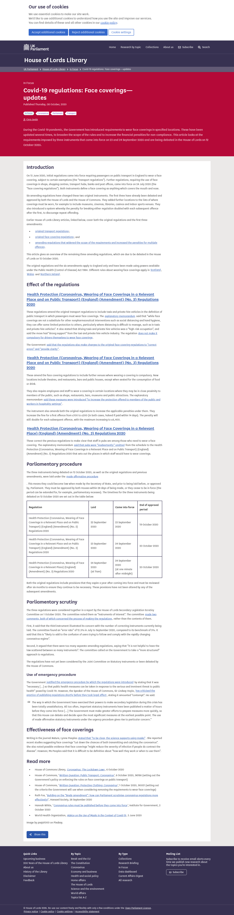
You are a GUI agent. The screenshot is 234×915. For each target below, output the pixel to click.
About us (168, 47)
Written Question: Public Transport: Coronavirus (86, 775)
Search (206, 47)
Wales (30, 274)
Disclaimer (29, 876)
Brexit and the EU (80, 858)
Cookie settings (121, 32)
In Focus (74, 69)
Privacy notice (31, 911)
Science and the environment (87, 888)
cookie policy (108, 22)
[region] (94, 530)
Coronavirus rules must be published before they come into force (90, 805)
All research (125, 880)
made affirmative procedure (82, 476)
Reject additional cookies (88, 32)
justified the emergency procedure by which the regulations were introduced (90, 682)
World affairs (78, 893)
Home (112, 47)
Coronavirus (78, 867)
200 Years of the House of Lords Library (45, 863)
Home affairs (78, 880)
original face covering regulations (54, 237)
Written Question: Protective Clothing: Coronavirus (88, 785)
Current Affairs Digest (131, 876)
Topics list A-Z (78, 897)
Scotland (156, 270)
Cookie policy (47, 911)
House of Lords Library (55, 60)
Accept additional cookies (48, 32)
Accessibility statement (87, 911)
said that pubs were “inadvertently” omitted (99, 445)
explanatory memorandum (120, 316)
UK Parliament (31, 69)
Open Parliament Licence (138, 908)
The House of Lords (81, 884)
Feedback (28, 880)
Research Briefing (128, 863)
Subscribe (187, 47)
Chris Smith (32, 119)
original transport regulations (52, 231)
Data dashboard (128, 871)
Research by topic (131, 47)
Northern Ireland (50, 274)
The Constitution (80, 863)
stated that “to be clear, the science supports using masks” (111, 738)
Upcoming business (34, 858)
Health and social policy (85, 876)
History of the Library (35, 871)
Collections (152, 47)
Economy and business (84, 871)
